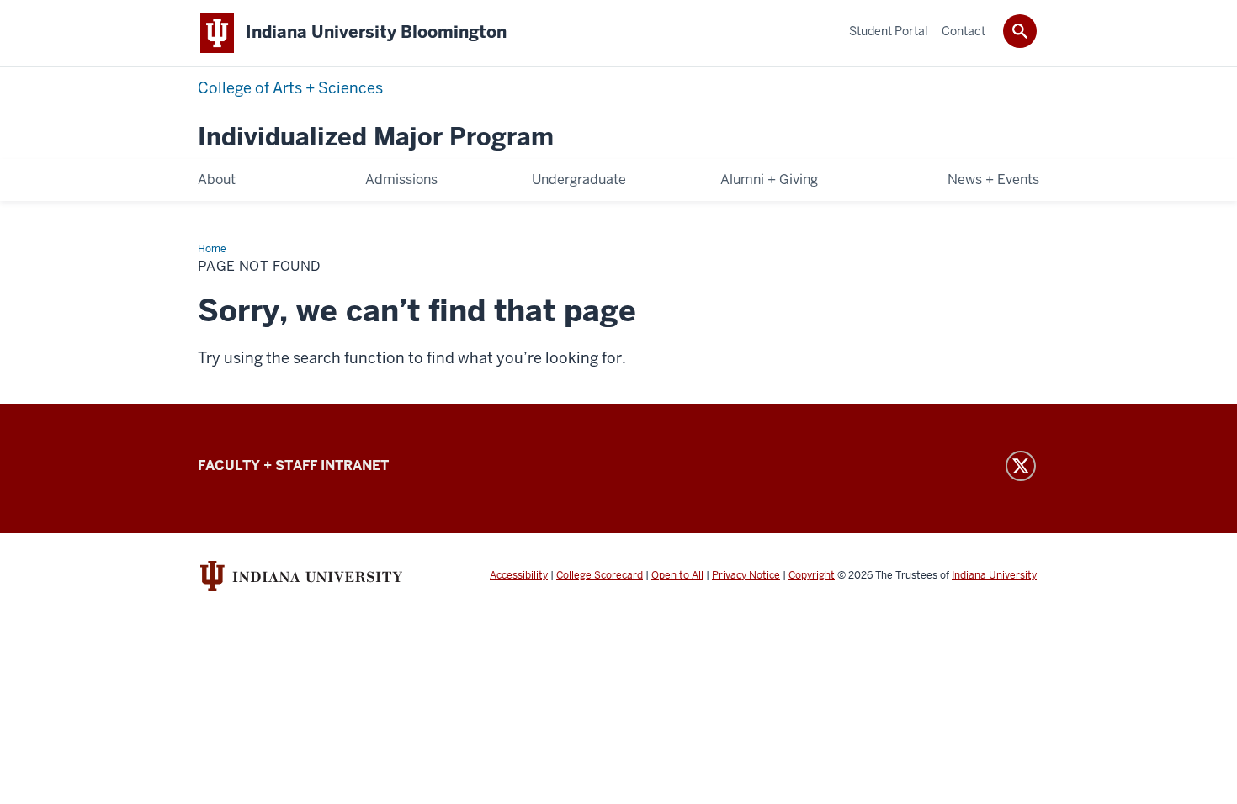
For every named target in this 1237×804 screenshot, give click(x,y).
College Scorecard (599, 575)
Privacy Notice (746, 575)
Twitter (1021, 466)
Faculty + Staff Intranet (293, 465)
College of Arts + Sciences (290, 88)
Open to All (677, 575)
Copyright (811, 575)
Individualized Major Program (376, 137)
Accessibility (519, 575)
